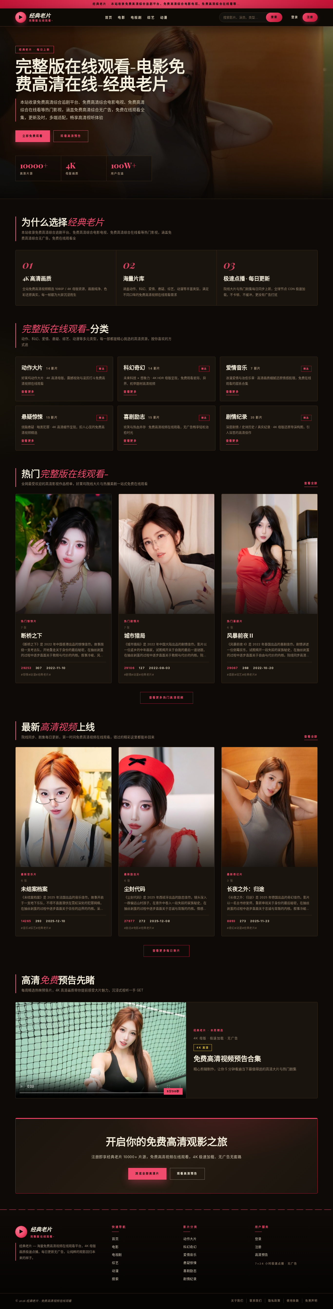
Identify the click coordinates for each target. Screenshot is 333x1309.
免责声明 (311, 1300)
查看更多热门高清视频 (166, 697)
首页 (109, 17)
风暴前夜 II (240, 635)
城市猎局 (134, 635)
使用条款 (293, 1300)
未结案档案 (34, 888)
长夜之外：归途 (245, 888)
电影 (121, 17)
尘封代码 (134, 888)
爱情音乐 (189, 1255)
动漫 (164, 17)
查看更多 (28, 391)
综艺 (151, 17)
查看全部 (311, 483)
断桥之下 (31, 635)
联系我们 (256, 1300)
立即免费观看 (32, 136)
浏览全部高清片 (147, 1173)
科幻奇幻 (189, 1247)
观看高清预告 (70, 136)
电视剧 (136, 17)
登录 (294, 17)
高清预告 (261, 1255)
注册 (310, 17)
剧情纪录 (189, 1279)
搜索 (274, 17)
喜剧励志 (189, 1271)
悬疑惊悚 (189, 1263)
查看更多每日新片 (166, 950)
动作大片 (189, 1239)
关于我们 (237, 1300)
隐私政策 (274, 1300)
